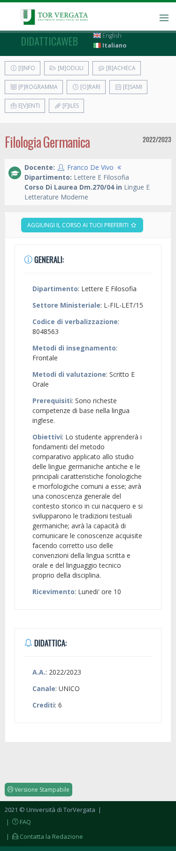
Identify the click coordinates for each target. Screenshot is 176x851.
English (111, 36)
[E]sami (132, 87)
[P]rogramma (37, 87)
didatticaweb (49, 40)
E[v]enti (28, 106)
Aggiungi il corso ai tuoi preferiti (78, 225)
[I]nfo (26, 68)
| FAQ (18, 822)
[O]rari (89, 87)
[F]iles (70, 106)
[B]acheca (120, 68)
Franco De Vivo (90, 167)
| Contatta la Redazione (44, 836)
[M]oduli (70, 68)
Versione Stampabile (41, 790)
